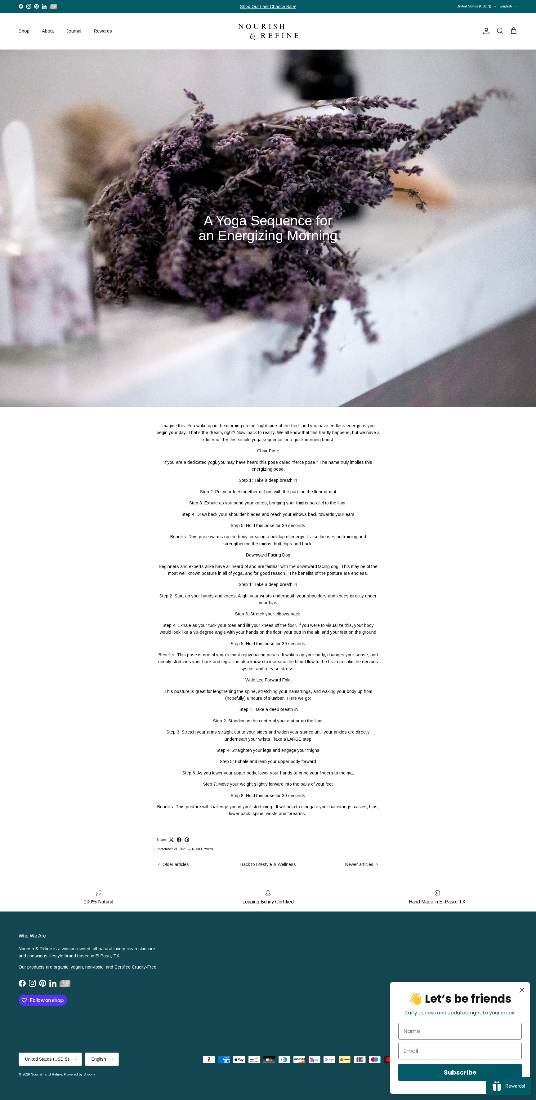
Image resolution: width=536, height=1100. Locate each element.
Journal (73, 30)
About (48, 30)
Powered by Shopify (79, 1074)
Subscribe (460, 1072)
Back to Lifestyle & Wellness (268, 864)
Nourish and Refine (46, 1074)
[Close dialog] (521, 990)
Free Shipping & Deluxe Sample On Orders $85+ (268, 6)
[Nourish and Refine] (268, 31)
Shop (24, 30)
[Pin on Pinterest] (187, 839)
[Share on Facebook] (179, 839)
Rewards (103, 30)
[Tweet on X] (171, 839)
